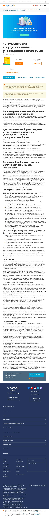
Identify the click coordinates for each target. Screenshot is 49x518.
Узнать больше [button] (24, 35)
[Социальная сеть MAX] (41, 388)
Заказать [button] (19, 63)
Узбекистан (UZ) (32, 463)
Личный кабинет (9, 406)
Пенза (17, 469)
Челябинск (5, 476)
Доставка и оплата (22, 2)
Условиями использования (13, 501)
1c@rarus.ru (33, 379)
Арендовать (37, 63)
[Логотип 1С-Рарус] (9, 6)
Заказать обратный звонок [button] (35, 375)
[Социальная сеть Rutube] (35, 388)
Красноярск (5, 466)
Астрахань (18, 459)
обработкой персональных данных (13, 504)
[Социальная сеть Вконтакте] (28, 388)
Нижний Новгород (20, 466)
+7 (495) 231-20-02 (40, 2)
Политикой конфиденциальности (12, 503)
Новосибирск (6, 469)
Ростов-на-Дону (6, 471)
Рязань (18, 471)
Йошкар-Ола (6, 464)
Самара (5, 474)
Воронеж (5, 461)
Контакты (29, 2)
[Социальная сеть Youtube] (32, 388)
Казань (18, 464)
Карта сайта (6, 453)
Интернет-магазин (13, 2)
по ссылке (37, 514)
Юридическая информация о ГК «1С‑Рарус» (14, 485)
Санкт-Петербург (20, 474)
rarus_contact (36, 394)
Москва (4, 459)
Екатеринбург (19, 461)
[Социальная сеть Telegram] (38, 388)
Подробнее (7, 515)
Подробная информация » (9, 96)
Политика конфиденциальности (12, 486)
